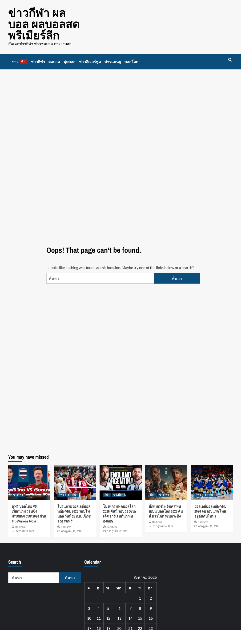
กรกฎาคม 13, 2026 (208, 526)
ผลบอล (54, 61)
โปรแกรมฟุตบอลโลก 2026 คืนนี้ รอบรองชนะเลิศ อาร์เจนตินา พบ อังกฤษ (120, 514)
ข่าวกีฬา (38, 61)
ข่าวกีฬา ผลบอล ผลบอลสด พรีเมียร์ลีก (44, 24)
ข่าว (19, 61)
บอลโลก (131, 61)
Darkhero (20, 527)
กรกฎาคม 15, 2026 (117, 531)
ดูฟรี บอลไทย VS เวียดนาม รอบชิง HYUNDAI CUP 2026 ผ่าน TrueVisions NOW (29, 514)
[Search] (230, 60)
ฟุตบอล (70, 61)
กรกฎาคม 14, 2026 (163, 526)
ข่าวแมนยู (112, 61)
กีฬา (61, 494)
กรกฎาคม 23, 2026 (71, 531)
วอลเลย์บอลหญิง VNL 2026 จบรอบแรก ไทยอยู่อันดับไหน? (210, 511)
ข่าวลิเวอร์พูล (90, 61)
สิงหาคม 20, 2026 (25, 531)
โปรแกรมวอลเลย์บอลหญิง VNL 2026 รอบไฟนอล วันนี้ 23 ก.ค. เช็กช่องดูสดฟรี (74, 514)
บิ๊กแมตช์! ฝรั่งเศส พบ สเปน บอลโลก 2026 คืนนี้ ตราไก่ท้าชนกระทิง (166, 511)
